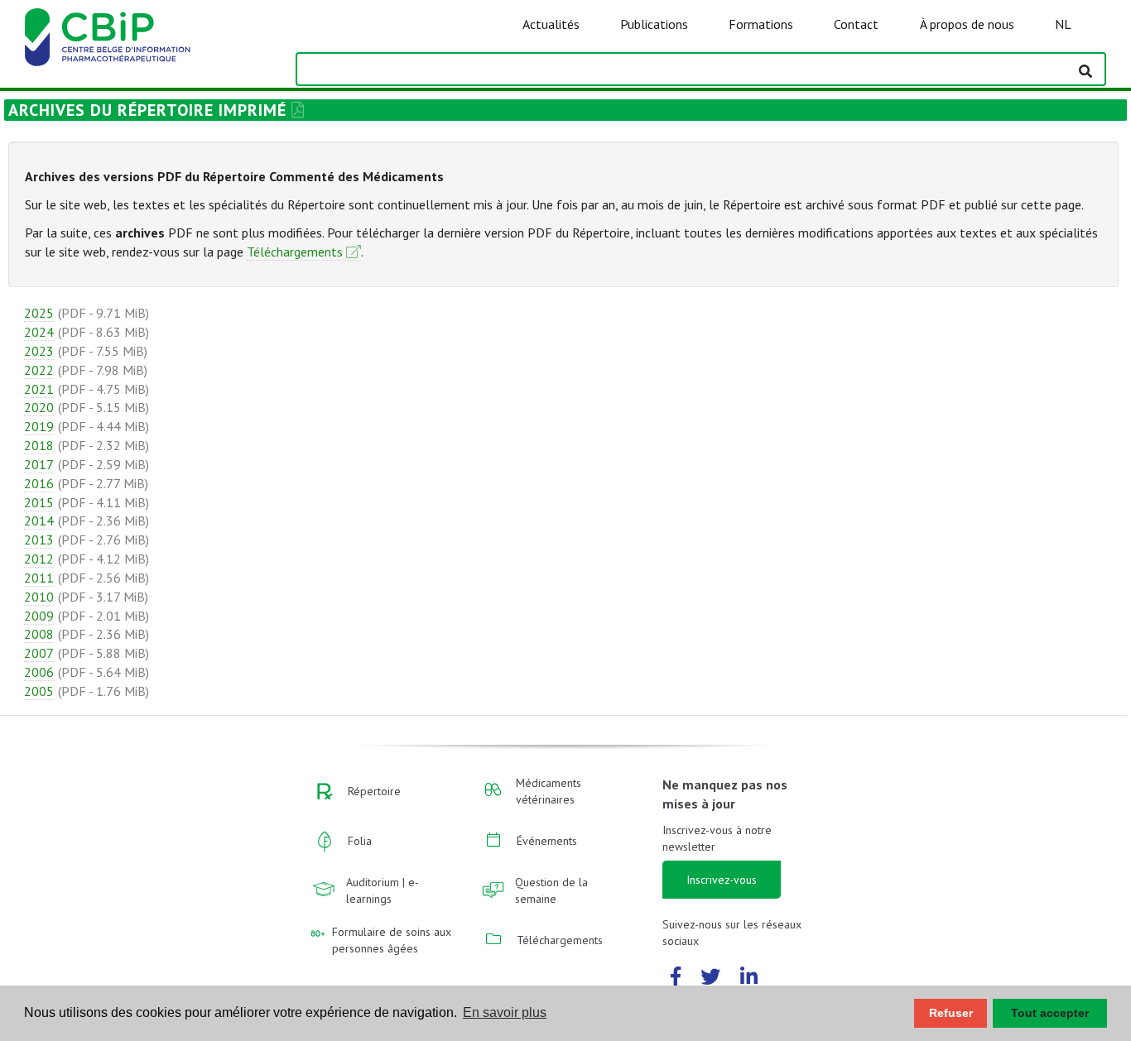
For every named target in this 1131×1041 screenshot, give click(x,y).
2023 (39, 351)
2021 (39, 389)
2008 (39, 634)
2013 (39, 539)
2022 (39, 370)
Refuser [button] (951, 1012)
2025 (39, 313)
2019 (39, 426)
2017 (39, 464)
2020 (39, 407)
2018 (39, 445)
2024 (39, 332)
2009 (39, 615)
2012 (39, 558)
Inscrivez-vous (721, 879)
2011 (39, 577)
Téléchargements (295, 251)
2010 (39, 596)
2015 (39, 502)
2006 (39, 672)
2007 (39, 653)
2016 (39, 483)
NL (1063, 24)
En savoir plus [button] (504, 1012)
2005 (39, 691)
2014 (39, 520)
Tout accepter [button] (1050, 1012)
